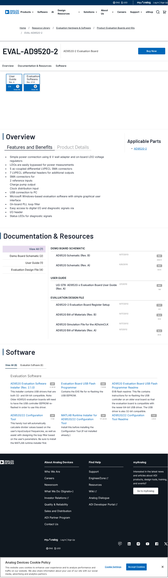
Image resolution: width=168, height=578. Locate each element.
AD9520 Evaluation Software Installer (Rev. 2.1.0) (32, 385)
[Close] (162, 566)
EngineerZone (97, 478)
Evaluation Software (33, 78)
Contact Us (51, 524)
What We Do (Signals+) (58, 491)
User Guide (12, 78)
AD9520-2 (140, 148)
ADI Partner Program (57, 517)
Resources (95, 484)
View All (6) (11, 365)
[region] (84, 567)
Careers (49, 478)
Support (94, 471)
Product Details (73, 147)
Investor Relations (55, 497)
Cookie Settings (113, 567)
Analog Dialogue (99, 497)
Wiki (91, 491)
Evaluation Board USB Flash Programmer (83, 385)
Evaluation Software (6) (31, 365)
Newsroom (51, 484)
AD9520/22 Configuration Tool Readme (134, 417)
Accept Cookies (136, 567)
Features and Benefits (29, 147)
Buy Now (152, 51)
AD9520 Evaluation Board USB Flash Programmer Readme (134, 385)
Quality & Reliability (56, 504)
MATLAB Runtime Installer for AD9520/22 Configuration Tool (84, 419)
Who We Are (52, 471)
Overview (8, 65)
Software (61, 65)
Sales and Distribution (57, 511)
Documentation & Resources (34, 65)
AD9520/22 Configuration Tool (32, 417)
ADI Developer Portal (102, 504)
